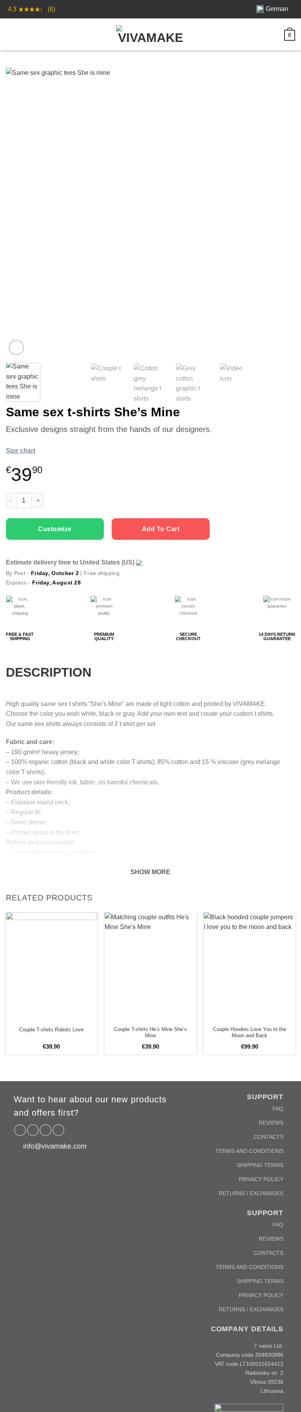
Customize (54, 529)
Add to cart (161, 529)
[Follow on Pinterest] (45, 1130)
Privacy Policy (261, 1179)
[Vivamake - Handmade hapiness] (150, 34)
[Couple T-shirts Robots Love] (51, 967)
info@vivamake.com (55, 1146)
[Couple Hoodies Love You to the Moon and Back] (249, 967)
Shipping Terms (260, 1165)
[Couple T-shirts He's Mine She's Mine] (150, 967)
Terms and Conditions (249, 1151)
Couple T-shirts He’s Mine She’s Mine (150, 1032)
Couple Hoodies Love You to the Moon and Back (249, 1032)
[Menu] (10, 34)
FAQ (277, 1108)
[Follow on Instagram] (33, 1130)
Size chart (20, 450)
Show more (150, 872)
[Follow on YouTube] (58, 1130)
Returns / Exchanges (251, 1193)
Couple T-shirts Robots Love (51, 1030)
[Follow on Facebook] (20, 1130)
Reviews (271, 1123)
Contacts (268, 1137)
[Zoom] (16, 347)
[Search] (24, 34)
